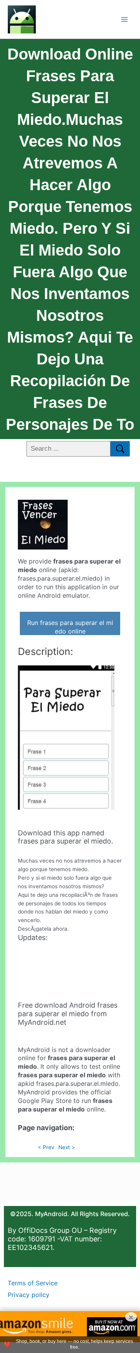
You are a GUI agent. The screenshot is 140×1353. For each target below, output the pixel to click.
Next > (66, 1147)
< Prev (46, 1147)
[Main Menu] (125, 19)
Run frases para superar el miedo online (70, 627)
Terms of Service (33, 1283)
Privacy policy (28, 1295)
